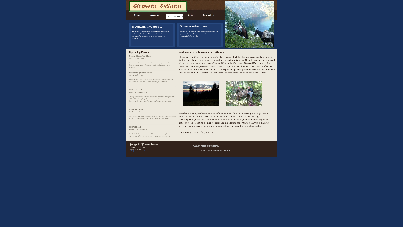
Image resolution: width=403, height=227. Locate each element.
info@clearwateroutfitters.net (140, 151)
